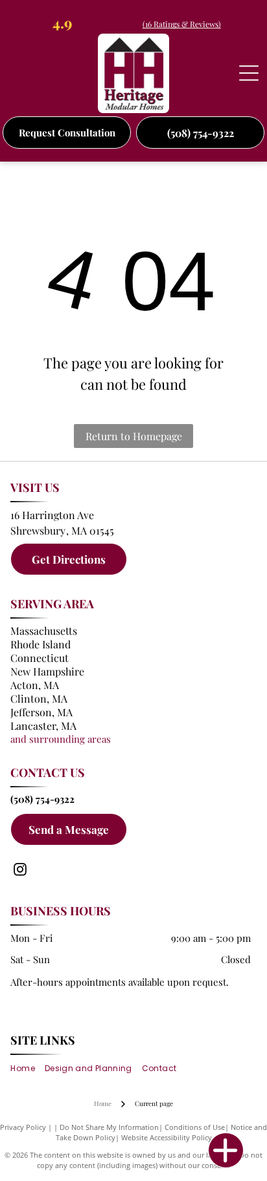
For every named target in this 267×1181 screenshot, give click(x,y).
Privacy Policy (23, 1127)
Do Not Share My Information (109, 1127)
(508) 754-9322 (42, 799)
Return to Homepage (134, 436)
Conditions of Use (195, 1127)
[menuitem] (27, 1069)
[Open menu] (249, 73)
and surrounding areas (60, 738)
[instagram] (20, 871)
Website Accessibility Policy (166, 1137)
